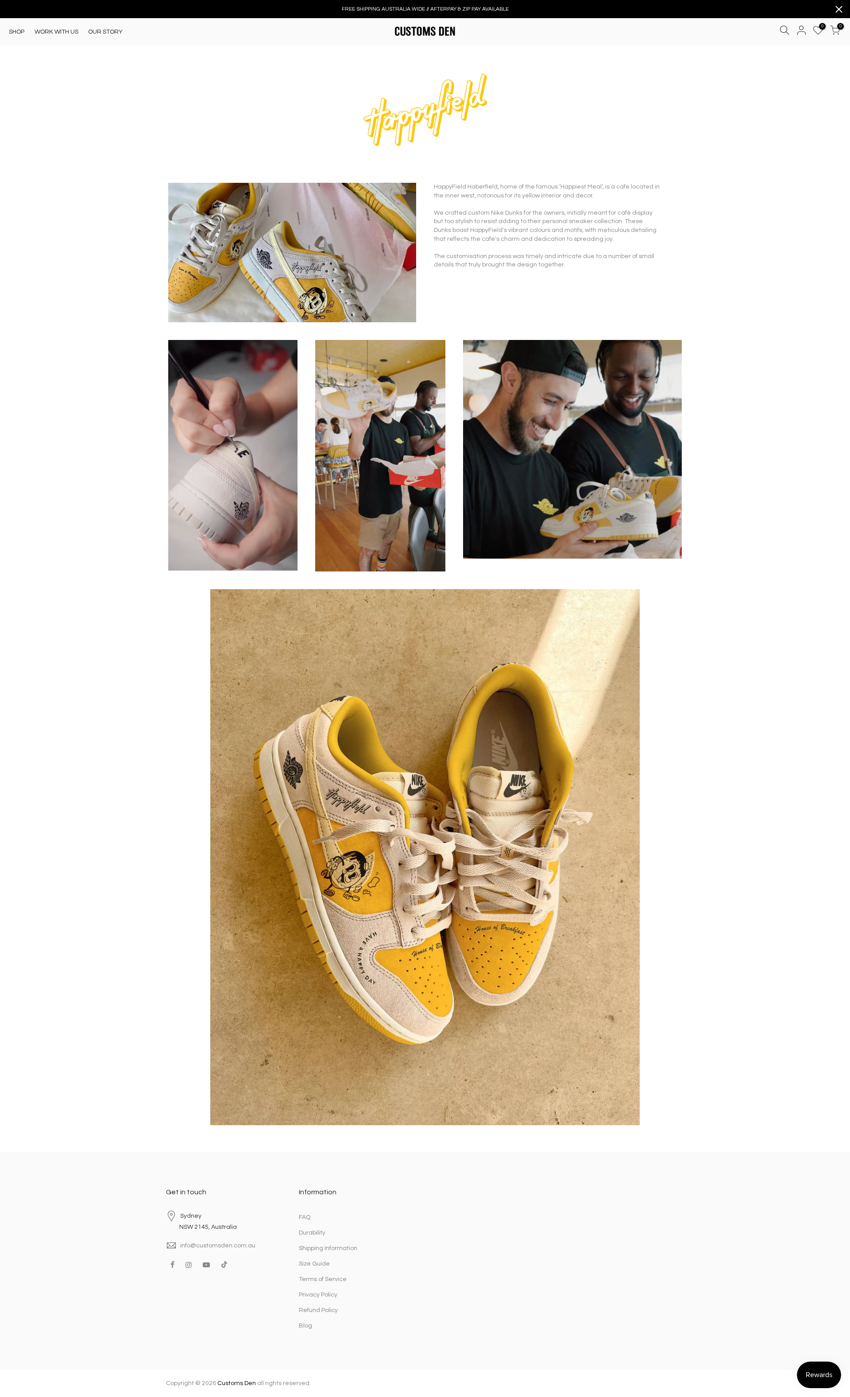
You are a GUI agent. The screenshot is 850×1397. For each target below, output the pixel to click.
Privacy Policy (318, 1295)
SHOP (16, 32)
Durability (312, 1233)
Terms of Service (323, 1279)
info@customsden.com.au (217, 1246)
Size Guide (314, 1264)
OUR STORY (105, 32)
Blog (305, 1326)
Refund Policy (318, 1310)
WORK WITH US (56, 32)
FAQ (304, 1217)
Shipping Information (328, 1248)
